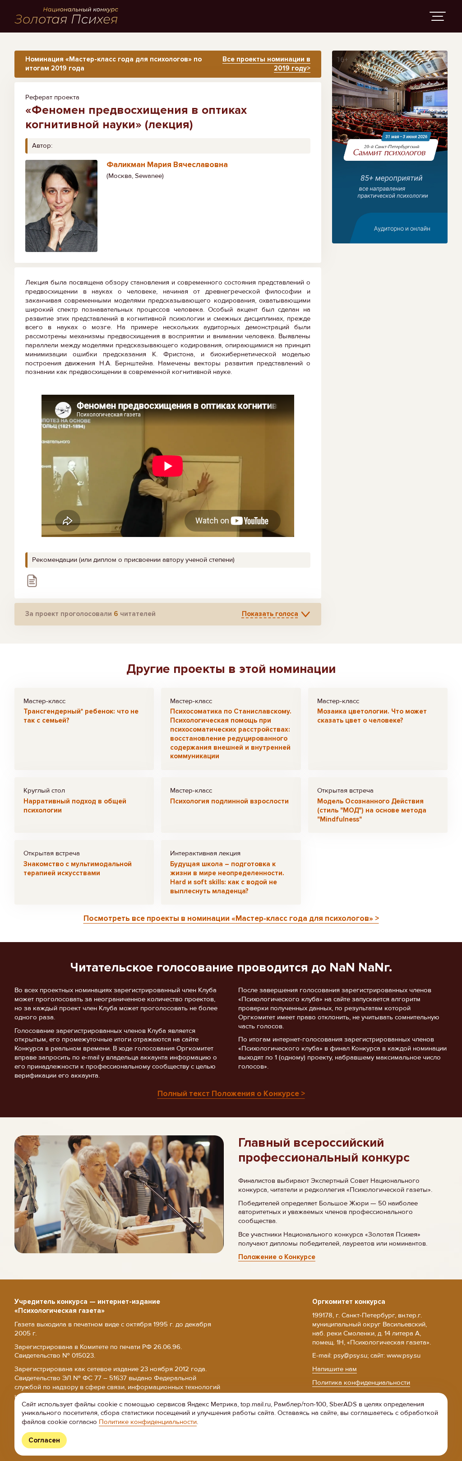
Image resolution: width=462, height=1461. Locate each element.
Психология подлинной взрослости (229, 801)
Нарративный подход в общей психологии (74, 805)
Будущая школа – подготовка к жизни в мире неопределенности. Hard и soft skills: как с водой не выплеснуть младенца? (227, 877)
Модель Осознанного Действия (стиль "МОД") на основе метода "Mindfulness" (371, 810)
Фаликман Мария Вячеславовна (167, 164)
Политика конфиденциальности (361, 1382)
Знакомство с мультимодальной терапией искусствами (77, 868)
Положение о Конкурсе (276, 1257)
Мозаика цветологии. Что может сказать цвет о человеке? (372, 715)
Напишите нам (334, 1369)
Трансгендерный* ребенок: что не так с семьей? (81, 715)
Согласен (44, 1440)
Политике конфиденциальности (148, 1422)
